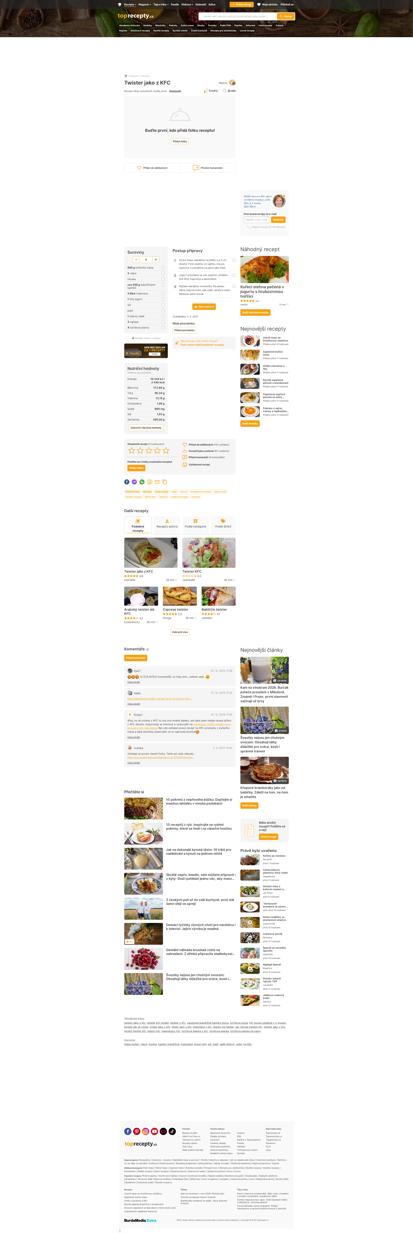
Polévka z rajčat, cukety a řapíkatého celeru (275, 411)
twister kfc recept (158, 1022)
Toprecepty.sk (273, 1133)
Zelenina (163, 496)
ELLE (268, 1146)
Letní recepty (265, 25)
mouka (152, 1044)
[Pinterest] (136, 1131)
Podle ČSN (225, 25)
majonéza (187, 1044)
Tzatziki (275, 1163)
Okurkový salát (144, 1179)
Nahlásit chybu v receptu (147, 338)
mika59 (243, 304)
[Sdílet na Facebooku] (126, 482)
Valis (265, 910)
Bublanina (130, 1182)
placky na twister (223, 1026)
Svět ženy (187, 1146)
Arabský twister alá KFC (139, 612)
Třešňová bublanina (240, 1163)
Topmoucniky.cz (274, 1136)
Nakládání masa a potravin (186, 1160)
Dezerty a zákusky (218, 1160)
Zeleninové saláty (196, 1171)
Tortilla (204, 1160)
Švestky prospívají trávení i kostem (198, 1197)
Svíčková (153, 1163)
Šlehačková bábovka (186, 1163)
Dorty (229, 1171)
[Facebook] (127, 1131)
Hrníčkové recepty (140, 30)
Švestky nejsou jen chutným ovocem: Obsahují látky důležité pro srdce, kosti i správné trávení (197, 979)
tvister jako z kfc (160, 1026)
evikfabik (129, 580)
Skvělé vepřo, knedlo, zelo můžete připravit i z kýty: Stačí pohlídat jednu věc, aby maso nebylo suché (201, 878)
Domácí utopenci (163, 1182)
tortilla (247, 1044)
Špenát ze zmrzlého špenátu (274, 949)
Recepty (134, 76)
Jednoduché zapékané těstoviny (140, 1211)
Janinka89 (188, 580)
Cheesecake (251, 1175)
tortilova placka (219, 1031)
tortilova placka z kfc (195, 1031)
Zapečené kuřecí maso (273, 353)
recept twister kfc (135, 1031)
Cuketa (279, 25)
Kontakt (241, 1153)
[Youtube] (154, 1131)
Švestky (212, 25)
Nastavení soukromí (220, 1133)
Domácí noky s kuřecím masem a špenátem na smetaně (273, 891)
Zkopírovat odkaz (164, 482)
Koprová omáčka (162, 1179)
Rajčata (123, 30)
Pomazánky (144, 1160)
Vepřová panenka (261, 1163)
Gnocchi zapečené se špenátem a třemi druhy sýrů (150, 1207)
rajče (239, 1044)
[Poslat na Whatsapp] (142, 482)
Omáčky (147, 25)
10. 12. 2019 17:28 (221, 714)
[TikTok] (172, 1131)
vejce (144, 1044)
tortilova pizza (239, 1022)
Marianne (270, 1143)
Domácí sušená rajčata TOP (272, 980)
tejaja (137, 693)
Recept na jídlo (189, 1133)
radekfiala (268, 954)
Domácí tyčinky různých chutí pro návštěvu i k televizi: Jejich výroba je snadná (201, 927)
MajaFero (267, 968)
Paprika (238, 25)
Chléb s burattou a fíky (274, 367)
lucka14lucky (132, 622)
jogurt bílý (200, 1044)
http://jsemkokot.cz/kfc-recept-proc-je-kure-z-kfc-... (159, 698)
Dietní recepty (161, 1171)
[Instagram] (145, 1131)
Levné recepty (247, 30)
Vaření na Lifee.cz (191, 1136)
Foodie (240, 1143)
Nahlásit (241, 1146)
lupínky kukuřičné (168, 1044)
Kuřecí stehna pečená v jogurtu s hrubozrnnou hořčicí (262, 292)
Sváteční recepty (179, 496)
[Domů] (125, 76)
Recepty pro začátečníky (224, 30)
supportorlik (269, 923)
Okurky (201, 25)
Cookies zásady (218, 1143)
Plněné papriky (149, 1175)
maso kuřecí (131, 1044)
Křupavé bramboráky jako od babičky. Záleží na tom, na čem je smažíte (264, 792)
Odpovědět (133, 682)
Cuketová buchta (238, 1179)
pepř (215, 1044)
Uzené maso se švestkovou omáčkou (275, 339)
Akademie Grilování (129, 25)
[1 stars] (131, 450)
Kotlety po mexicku (274, 855)
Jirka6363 (268, 985)
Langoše (224, 1179)
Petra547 (267, 859)
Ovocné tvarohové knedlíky (192, 1175)
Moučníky (160, 25)
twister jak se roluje (136, 1026)
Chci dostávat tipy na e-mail (260, 213)
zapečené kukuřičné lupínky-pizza (208, 1022)
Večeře (183, 491)
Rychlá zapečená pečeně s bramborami (275, 381)
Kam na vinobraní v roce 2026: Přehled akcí (202, 1193)
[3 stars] (149, 450)
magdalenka (269, 876)
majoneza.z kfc (171, 1031)
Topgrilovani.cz (273, 1139)
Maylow (223, 82)
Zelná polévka (205, 1163)
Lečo (251, 1179)
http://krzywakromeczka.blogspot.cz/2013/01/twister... (160, 757)
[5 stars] (166, 450)
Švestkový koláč (145, 1182)
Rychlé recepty (161, 30)
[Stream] (163, 1131)
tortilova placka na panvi (245, 1031)
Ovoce (237, 1171)
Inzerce (241, 1133)
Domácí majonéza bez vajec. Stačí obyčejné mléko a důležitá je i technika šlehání (262, 1201)
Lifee (268, 1150)
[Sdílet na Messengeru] (134, 482)
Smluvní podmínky (219, 1150)
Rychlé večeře (180, 30)
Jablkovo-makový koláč (273, 997)
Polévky (173, 25)
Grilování (250, 25)
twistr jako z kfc (181, 1026)
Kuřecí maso (187, 25)
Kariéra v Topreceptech (249, 1139)
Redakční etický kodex (221, 1153)
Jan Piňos (268, 893)
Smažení (195, 496)
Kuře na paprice (210, 1179)
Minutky (145, 76)
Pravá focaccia (166, 1163)
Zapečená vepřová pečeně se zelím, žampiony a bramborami (274, 398)
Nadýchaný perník (265, 1179)
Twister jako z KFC (138, 571)
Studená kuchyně (216, 1171)
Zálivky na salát (221, 1163)
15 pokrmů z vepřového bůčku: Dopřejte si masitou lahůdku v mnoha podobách (199, 801)
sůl (209, 1044)
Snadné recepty (134, 496)
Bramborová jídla (194, 1168)
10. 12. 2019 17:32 (221, 692)
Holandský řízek (180, 1179)
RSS (239, 1136)
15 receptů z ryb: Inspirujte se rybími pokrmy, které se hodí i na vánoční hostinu (199, 826)
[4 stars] (157, 450)
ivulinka (138, 748)
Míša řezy (195, 1179)
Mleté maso (161, 1168)
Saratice (267, 1001)
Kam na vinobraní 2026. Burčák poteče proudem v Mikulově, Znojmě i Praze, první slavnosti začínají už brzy (264, 694)
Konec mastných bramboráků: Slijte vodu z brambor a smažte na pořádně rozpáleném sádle (263, 1194)
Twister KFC (191, 571)
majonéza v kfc (202, 1026)
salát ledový (227, 1044)
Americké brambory (266, 1160)
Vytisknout (149, 482)
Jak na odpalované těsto (242, 1160)
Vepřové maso (176, 1168)
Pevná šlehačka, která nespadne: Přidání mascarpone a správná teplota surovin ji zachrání (261, 1207)
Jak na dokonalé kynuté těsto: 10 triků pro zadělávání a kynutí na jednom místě (198, 852)
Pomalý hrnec (211, 1168)
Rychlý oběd (282, 1179)
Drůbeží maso (133, 491)
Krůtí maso (148, 1168)
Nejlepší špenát (272, 964)
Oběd (174, 491)
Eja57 (137, 671)
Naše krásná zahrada (192, 1150)
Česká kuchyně (199, 30)
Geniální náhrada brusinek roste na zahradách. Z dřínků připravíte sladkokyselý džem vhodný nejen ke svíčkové (200, 954)
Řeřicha (281, 1160)
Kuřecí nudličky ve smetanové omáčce (274, 918)
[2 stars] (140, 450)
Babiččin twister (214, 609)
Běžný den (150, 496)
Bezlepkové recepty (201, 491)
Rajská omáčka (215, 1175)
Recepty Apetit (189, 1143)
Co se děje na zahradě (135, 1163)
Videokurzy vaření (191, 1139)
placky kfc (153, 1031)
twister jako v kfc (274, 1026)
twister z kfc (178, 1022)
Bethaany (267, 937)
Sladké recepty (144, 1171)
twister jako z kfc (135, 1022)
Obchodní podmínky (220, 1146)
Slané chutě (220, 491)
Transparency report (247, 1150)
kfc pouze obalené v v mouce (267, 1022)
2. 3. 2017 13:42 (222, 747)
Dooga (167, 617)
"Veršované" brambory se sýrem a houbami (275, 906)
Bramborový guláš (234, 1175)
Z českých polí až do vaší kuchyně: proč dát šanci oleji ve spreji (200, 902)
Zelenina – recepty (161, 1160)
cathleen (207, 617)
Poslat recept (157, 482)
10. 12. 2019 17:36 (221, 670)
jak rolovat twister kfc (248, 1026)
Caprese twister (175, 609)
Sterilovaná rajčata (168, 1175)
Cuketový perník (272, 933)
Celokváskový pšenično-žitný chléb (275, 871)
